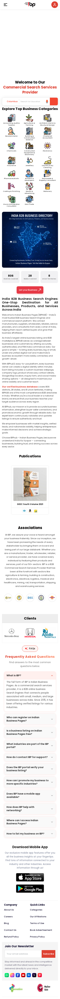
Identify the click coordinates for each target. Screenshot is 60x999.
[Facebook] (18, 975)
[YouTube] (23, 975)
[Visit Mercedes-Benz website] (11, 632)
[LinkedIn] (29, 975)
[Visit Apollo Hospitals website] (48, 632)
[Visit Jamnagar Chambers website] (41, 598)
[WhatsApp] (7, 975)
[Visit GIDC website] (30, 598)
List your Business (28, 289)
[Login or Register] (54, 4)
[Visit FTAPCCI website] (8, 598)
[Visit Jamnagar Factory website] (52, 598)
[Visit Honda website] (30, 632)
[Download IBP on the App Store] (30, 877)
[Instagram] (12, 975)
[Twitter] (34, 975)
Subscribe (48, 953)
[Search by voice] (47, 101)
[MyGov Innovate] (16, 991)
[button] (24, 511)
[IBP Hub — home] (30, 4)
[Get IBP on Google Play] (30, 888)
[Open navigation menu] (5, 4)
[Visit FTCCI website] (19, 598)
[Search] (54, 101)
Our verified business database (20, 386)
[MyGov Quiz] (44, 991)
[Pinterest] (40, 975)
